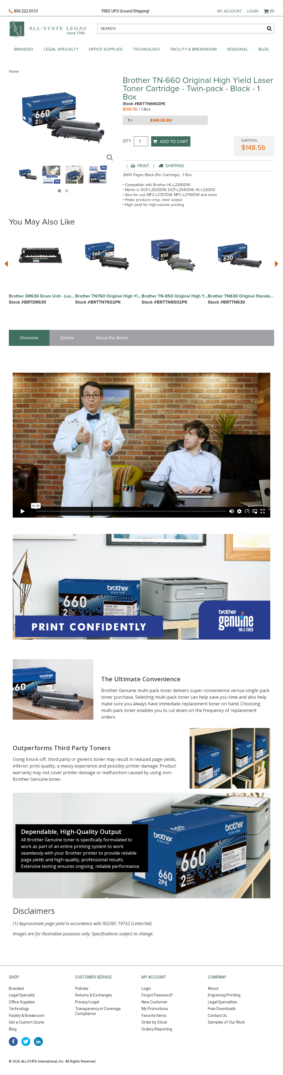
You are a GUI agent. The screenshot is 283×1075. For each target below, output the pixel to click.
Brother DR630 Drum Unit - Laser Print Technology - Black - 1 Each (42, 296)
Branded (23, 49)
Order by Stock (154, 1022)
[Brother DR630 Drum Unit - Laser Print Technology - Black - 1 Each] (41, 256)
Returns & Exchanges (93, 995)
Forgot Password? (157, 995)
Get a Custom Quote (26, 1022)
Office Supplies (105, 49)
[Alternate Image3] (98, 182)
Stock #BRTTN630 (226, 302)
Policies (81, 988)
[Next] (277, 263)
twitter (25, 1041)
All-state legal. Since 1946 (48, 28)
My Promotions (155, 1008)
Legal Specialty (61, 49)
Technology (146, 49)
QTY (127, 141)
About (213, 988)
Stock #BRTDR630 (27, 302)
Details (67, 338)
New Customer (154, 1002)
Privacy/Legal (87, 1002)
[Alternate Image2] (74, 182)
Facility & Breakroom (194, 49)
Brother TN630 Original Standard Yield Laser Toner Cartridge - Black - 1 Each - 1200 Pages (241, 296)
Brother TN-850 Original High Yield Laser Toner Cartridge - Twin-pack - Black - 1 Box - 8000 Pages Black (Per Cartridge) (175, 296)
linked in (38, 1041)
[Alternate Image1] (51, 182)
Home (14, 71)
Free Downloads (222, 1008)
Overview (29, 338)
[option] (42, 272)
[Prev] (6, 263)
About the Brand (112, 338)
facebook (13, 1041)
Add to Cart (174, 141)
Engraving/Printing (224, 995)
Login (252, 11)
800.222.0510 (26, 11)
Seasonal (237, 49)
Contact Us (217, 1015)
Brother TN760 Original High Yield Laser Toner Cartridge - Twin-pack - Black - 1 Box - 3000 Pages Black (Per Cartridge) (108, 296)
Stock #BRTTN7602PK (98, 302)
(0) (272, 11)
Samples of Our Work (226, 1022)
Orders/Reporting (157, 1029)
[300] (28, 182)
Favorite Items (154, 1015)
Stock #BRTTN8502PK (164, 302)
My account (229, 11)
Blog (263, 49)
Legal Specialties (222, 1002)
